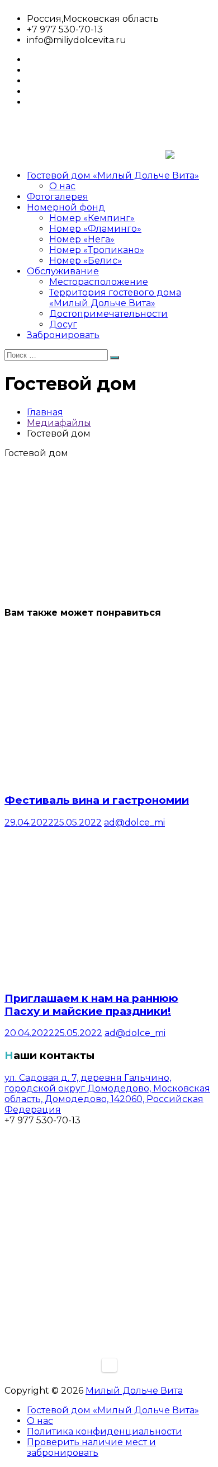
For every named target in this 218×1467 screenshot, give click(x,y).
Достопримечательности (108, 313)
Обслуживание (63, 271)
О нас (62, 186)
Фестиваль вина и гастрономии (96, 800)
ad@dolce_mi (134, 822)
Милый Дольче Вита (134, 1390)
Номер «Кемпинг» (92, 218)
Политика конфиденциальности (104, 1431)
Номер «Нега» (82, 239)
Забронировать (63, 335)
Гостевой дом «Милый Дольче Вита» (113, 175)
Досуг (63, 324)
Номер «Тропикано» (96, 250)
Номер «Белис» (85, 260)
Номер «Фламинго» (95, 228)
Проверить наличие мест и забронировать (91, 1447)
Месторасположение (98, 281)
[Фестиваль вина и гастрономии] (107, 777)
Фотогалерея (57, 196)
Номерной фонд (66, 207)
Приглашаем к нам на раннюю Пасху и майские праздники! (91, 1005)
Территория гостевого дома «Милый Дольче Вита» (115, 297)
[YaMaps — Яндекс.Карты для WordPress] (109, 1365)
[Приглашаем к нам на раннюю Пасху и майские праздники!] (107, 976)
